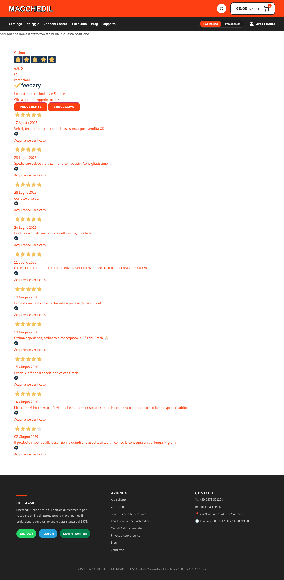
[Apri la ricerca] (221, 8)
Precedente (31, 107)
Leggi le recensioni (75, 533)
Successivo (64, 107)
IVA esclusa (232, 23)
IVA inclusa (210, 23)
